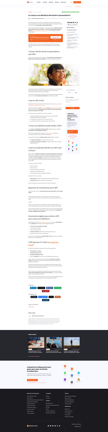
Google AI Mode (44, 297)
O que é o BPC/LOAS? (71, 32)
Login (71, 2)
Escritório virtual (68, 403)
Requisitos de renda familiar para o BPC (72, 41)
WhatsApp (58, 288)
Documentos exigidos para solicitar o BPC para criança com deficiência (73, 44)
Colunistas (45, 2)
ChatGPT (34, 297)
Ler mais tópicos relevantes (33, 356)
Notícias (39, 2)
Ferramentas (63, 2)
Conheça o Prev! (55, 37)
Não (76, 92)
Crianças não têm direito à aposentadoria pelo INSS (72, 30)
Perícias (47, 409)
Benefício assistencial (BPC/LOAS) (52, 405)
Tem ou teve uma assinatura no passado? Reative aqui (72, 136)
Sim (69, 92)
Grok (52, 297)
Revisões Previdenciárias (50, 412)
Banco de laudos (68, 398)
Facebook (50, 288)
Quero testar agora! (70, 131)
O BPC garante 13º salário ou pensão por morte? (72, 47)
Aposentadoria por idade (31, 396)
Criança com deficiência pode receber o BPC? (72, 35)
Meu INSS (47, 407)
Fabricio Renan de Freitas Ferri (38, 18)
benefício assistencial (49, 133)
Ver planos (76, 2)
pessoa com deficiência (55, 108)
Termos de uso (67, 414)
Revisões (57, 2)
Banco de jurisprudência (69, 399)
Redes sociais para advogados (70, 396)
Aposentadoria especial (31, 407)
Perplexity (46, 300)
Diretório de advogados (69, 401)
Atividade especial (49, 403)
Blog (36, 12)
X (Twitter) (42, 288)
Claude (58, 297)
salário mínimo (44, 108)
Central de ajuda (68, 412)
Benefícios (51, 2)
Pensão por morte (30, 409)
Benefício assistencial (31, 403)
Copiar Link (46, 291)
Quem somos (67, 409)
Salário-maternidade (31, 405)
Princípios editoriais (69, 410)
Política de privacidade (69, 416)
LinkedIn (34, 288)
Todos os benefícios (31, 413)
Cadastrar (73, 108)
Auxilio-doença (30, 398)
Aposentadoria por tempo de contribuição (35, 399)
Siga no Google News (73, 24)
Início (34, 12)
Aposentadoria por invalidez (32, 401)
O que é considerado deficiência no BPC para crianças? (73, 38)
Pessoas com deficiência (50, 410)
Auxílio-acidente (30, 411)
